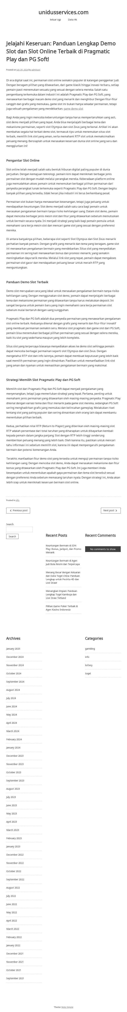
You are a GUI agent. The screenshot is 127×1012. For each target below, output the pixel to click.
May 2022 (11, 912)
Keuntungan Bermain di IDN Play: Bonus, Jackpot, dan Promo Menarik (63, 549)
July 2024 (11, 698)
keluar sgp (55, 19)
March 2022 (12, 928)
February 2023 (14, 838)
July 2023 (11, 797)
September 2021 (15, 978)
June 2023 (11, 805)
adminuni (35, 69)
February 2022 (14, 937)
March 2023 (12, 830)
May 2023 (11, 813)
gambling (90, 648)
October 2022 (13, 871)
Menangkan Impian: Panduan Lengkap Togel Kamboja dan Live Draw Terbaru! (61, 594)
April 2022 (11, 920)
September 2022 (15, 879)
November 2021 (15, 961)
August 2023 (13, 788)
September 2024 (15, 681)
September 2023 (15, 780)
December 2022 (14, 854)
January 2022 (13, 945)
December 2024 (14, 656)
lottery (88, 665)
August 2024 (13, 689)
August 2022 (13, 887)
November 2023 (15, 764)
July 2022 (11, 895)
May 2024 (11, 714)
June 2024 (11, 706)
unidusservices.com (64, 12)
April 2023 (11, 821)
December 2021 (14, 953)
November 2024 (15, 665)
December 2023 (14, 755)
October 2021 (13, 970)
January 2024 (13, 747)
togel (88, 673)
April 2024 (11, 722)
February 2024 (14, 739)
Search (10, 524)
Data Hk (72, 19)
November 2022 (15, 862)
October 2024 (13, 673)
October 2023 (13, 772)
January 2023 (13, 846)
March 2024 (12, 731)
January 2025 (13, 648)
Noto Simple (67, 1007)
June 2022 (11, 904)
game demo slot (73, 108)
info (17, 500)
